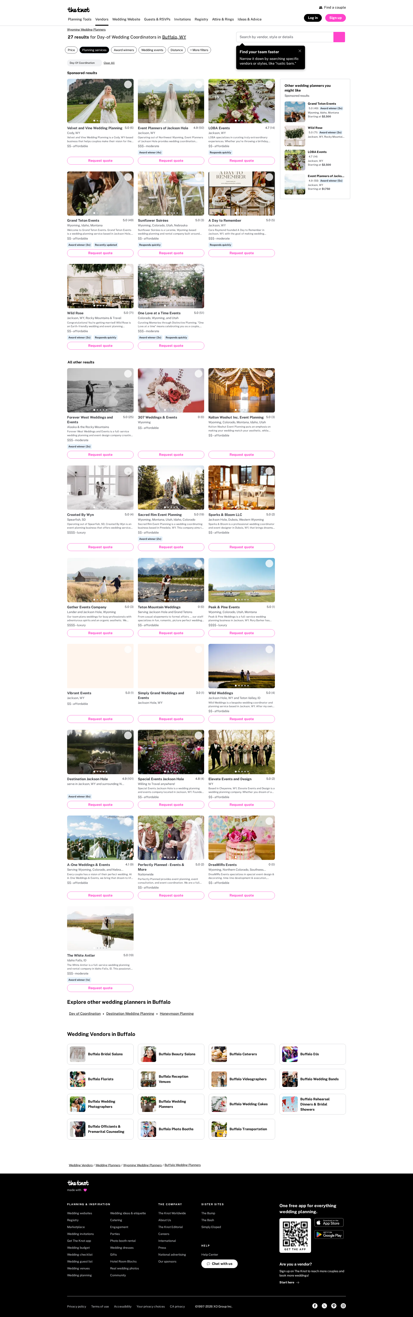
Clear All (109, 62)
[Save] (128, 84)
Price (71, 50)
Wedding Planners (108, 1165)
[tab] (94, 120)
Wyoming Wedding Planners (86, 29)
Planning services (94, 50)
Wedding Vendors (81, 1165)
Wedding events (152, 50)
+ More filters (199, 50)
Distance (177, 50)
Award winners (124, 50)
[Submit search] (339, 37)
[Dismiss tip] (300, 51)
